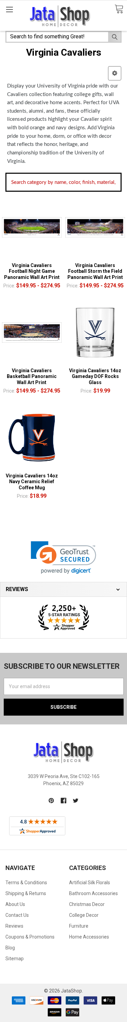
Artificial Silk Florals (89, 882)
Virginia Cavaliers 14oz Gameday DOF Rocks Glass (95, 376)
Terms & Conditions (26, 882)
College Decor (84, 915)
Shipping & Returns (25, 893)
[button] (114, 73)
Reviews (14, 926)
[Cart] (119, 9)
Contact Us (17, 915)
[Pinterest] (51, 800)
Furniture (78, 926)
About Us (15, 904)
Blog (10, 947)
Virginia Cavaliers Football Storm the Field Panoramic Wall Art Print (95, 271)
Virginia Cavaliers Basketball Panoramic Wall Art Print (32, 376)
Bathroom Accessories (93, 893)
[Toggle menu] (9, 9)
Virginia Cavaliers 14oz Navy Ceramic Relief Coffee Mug (32, 481)
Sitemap (14, 958)
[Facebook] (63, 800)
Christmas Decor (87, 904)
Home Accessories (89, 937)
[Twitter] (75, 800)
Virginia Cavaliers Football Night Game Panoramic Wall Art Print (32, 271)
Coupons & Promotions (30, 937)
